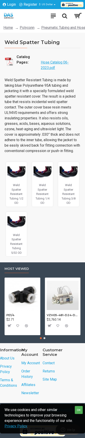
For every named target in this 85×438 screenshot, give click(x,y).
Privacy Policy (16, 426)
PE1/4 (10, 315)
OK (79, 410)
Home (8, 27)
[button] (41, 338)
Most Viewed (17, 269)
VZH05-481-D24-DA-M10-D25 (63, 315)
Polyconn (27, 27)
